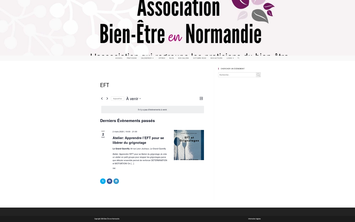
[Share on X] (103, 181)
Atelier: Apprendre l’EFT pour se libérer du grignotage (138, 140)
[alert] (152, 109)
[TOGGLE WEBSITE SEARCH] (239, 58)
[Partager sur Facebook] (109, 181)
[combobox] (239, 74)
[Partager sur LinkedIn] (116, 181)
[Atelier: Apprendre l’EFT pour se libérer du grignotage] (189, 145)
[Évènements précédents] (101, 98)
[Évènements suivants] (107, 98)
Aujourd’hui (117, 98)
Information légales (254, 219)
